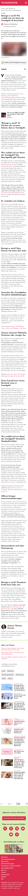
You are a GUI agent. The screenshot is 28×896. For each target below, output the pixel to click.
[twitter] (23, 829)
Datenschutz (5, 861)
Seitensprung (17, 10)
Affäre (4, 678)
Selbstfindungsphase (7, 539)
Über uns (4, 870)
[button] (14, 69)
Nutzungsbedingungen (8, 859)
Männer (10, 678)
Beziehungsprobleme (7, 10)
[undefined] (3, 805)
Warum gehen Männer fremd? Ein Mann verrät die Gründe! (12, 653)
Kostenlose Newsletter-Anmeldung (14, 818)
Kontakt (3, 876)
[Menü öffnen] (26, 3)
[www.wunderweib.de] (9, 3)
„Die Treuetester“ (20, 631)
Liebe (6, 8)
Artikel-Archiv (5, 874)
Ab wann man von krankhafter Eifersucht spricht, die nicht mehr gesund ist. (13, 489)
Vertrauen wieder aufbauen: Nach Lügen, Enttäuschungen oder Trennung (12, 649)
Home (3, 8)
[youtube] (11, 835)
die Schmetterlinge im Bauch (9, 164)
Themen (3, 872)
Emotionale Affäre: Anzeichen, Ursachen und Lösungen (13, 657)
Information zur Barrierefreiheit (11, 866)
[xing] (17, 835)
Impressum (4, 857)
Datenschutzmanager (7, 863)
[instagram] (17, 829)
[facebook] (5, 829)
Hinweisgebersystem (7, 868)
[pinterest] (11, 829)
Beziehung (12, 8)
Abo (2, 879)
